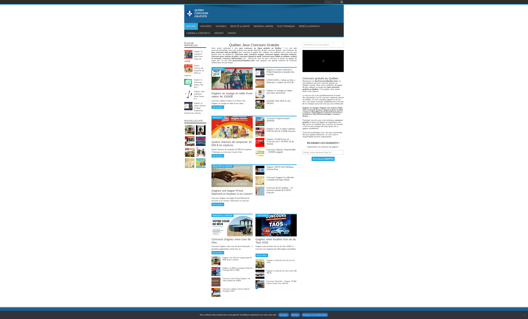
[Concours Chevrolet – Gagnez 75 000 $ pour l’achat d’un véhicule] (259, 289)
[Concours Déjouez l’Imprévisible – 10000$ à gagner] (259, 157)
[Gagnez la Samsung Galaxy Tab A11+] (188, 86)
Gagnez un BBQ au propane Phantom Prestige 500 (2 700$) (237, 269)
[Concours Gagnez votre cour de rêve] (232, 236)
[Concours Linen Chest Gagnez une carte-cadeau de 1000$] (215, 286)
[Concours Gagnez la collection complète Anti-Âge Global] (259, 184)
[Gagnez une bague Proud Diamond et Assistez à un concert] (232, 186)
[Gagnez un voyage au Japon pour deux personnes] (259, 98)
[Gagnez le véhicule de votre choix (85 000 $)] (259, 278)
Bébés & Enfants (309, 26)
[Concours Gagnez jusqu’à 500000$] (259, 125)
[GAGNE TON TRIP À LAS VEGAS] (259, 108)
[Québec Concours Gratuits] (196, 16)
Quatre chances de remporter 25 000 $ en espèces (231, 143)
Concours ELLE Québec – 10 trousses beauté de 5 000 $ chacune (279, 190)
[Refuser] (524, 315)
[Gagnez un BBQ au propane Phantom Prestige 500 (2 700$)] (215, 275)
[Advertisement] (195, 214)
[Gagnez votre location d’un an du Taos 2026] (276, 236)
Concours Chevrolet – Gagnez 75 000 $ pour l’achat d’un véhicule (281, 282)
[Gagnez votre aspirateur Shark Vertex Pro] (188, 98)
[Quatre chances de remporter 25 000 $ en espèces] (232, 138)
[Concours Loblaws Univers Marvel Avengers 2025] (215, 296)
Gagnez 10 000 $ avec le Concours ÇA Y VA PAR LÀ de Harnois (280, 141)
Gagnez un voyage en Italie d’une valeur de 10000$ (231, 95)
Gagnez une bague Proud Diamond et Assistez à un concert (231, 192)
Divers (232, 33)
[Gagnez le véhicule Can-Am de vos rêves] (259, 268)
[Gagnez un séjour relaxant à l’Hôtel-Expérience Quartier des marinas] (259, 77)
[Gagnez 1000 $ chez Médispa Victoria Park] (259, 174)
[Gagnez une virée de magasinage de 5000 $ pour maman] (215, 265)
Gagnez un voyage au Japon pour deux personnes (279, 91)
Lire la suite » (217, 107)
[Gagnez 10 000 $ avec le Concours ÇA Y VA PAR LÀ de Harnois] (259, 146)
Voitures (205, 26)
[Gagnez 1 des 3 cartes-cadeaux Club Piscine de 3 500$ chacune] (259, 136)
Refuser (295, 315)
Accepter (284, 315)
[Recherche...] (342, 2)
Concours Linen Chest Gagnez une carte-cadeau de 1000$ (236, 279)
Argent (219, 33)
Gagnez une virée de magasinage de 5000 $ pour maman (237, 259)
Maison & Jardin (263, 26)
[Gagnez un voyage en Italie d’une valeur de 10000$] (232, 89)
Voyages (221, 26)
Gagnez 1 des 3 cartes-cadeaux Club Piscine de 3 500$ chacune (280, 130)
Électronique (286, 26)
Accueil (191, 26)
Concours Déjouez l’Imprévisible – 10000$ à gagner (280, 150)
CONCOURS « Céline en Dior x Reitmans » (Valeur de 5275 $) (280, 81)
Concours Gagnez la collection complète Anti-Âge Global (280, 178)
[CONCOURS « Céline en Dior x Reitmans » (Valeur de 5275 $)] (259, 87)
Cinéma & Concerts (198, 33)
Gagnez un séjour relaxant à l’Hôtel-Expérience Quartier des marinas (280, 71)
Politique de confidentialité (315, 315)
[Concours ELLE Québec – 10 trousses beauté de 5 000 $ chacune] (259, 195)
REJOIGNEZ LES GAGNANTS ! (323, 143)
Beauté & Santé (240, 26)
